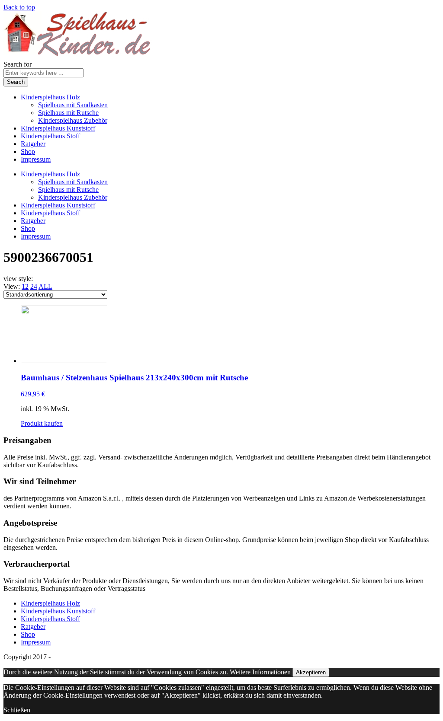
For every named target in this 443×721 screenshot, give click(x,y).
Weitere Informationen (260, 672)
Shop (28, 151)
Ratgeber (33, 143)
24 (33, 286)
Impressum (36, 159)
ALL (45, 286)
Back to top (19, 7)
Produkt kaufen (42, 423)
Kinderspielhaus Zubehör (72, 120)
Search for (17, 64)
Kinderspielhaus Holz (50, 97)
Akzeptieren (311, 672)
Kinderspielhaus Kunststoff (58, 128)
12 (25, 286)
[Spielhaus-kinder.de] (78, 56)
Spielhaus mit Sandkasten (73, 104)
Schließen (16, 710)
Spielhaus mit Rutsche (68, 112)
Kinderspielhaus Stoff (50, 136)
